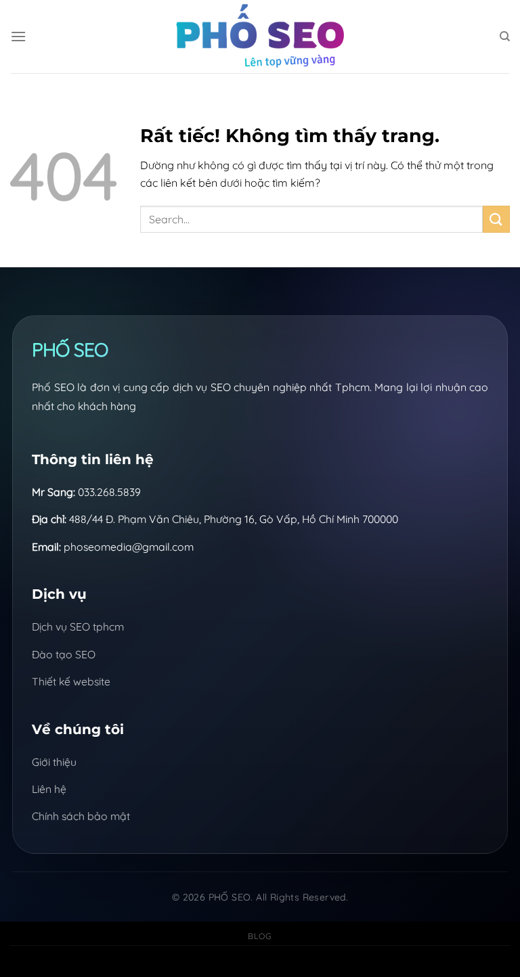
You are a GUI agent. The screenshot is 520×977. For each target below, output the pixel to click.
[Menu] (18, 36)
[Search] (505, 36)
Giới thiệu (54, 762)
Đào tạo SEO (63, 654)
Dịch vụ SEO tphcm (78, 626)
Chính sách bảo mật (81, 816)
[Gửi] (496, 219)
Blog (260, 936)
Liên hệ (49, 789)
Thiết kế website (71, 681)
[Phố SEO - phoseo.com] (260, 36)
